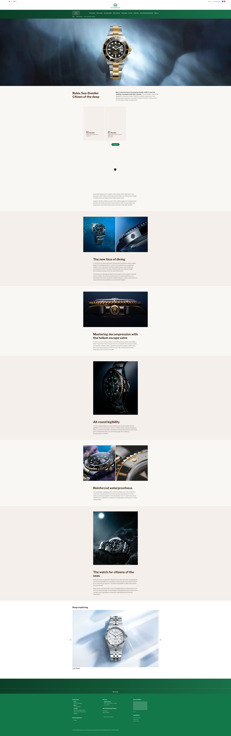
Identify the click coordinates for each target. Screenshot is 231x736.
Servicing (130, 13)
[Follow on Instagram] (224, 1)
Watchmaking (124, 13)
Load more (115, 144)
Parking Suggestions (216, 1)
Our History (105, 710)
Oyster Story (136, 13)
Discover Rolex (92, 13)
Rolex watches (99, 13)
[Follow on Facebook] (222, 1)
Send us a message (78, 703)
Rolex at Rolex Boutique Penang (146, 13)
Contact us (156, 13)
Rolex (73, 16)
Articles (209, 1)
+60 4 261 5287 (77, 706)
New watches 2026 (108, 13)
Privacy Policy (135, 719)
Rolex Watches (106, 712)
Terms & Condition (137, 717)
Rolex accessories (116, 13)
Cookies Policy (136, 721)
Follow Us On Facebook (108, 716)
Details (75, 720)
